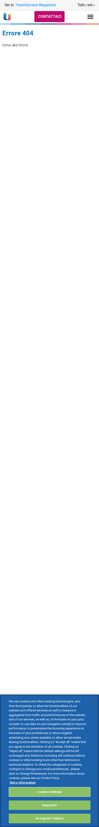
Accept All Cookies (49, 818)
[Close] (92, 702)
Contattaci (49, 16)
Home (23, 45)
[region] (49, 761)
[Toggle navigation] (90, 17)
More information (23, 782)
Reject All (49, 805)
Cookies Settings (49, 792)
